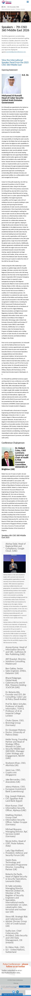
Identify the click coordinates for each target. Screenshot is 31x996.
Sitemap (16, 983)
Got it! (24, 986)
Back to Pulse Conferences (13, 994)
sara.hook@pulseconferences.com (16, 52)
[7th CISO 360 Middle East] (6, 3)
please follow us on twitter (17, 965)
